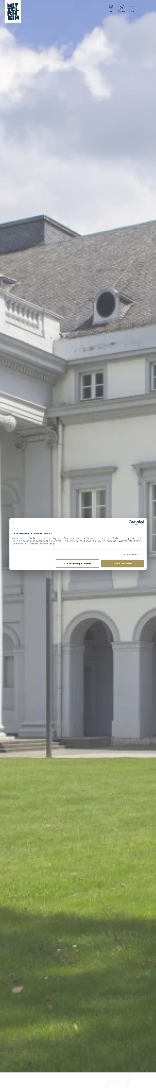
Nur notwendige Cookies (77, 563)
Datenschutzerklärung (41, 543)
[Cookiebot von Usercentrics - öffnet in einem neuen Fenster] (131, 522)
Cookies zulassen (122, 563)
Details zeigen (130, 554)
